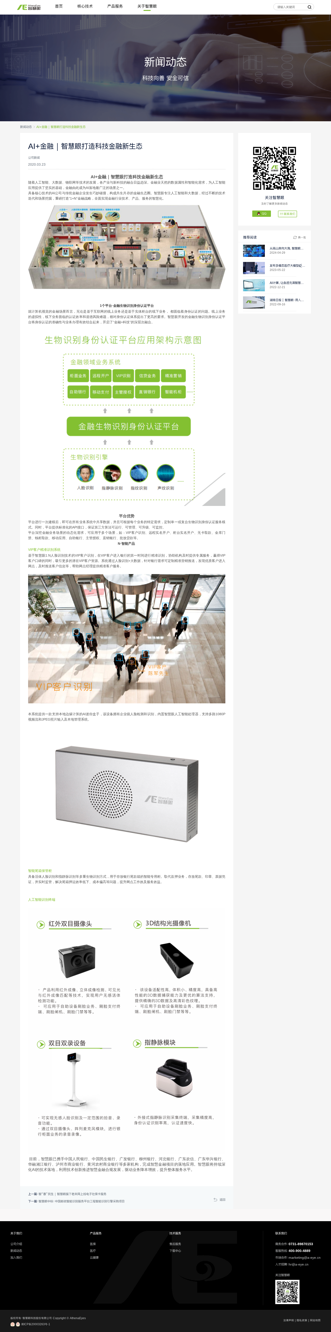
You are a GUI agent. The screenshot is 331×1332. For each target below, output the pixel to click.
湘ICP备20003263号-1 (35, 1324)
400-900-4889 (299, 1250)
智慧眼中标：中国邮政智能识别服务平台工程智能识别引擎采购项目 (82, 1201)
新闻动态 (26, 127)
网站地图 (315, 1320)
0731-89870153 (301, 1244)
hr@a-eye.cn (298, 1264)
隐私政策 (302, 1320)
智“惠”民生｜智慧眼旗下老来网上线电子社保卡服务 (72, 1194)
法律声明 (288, 1320)
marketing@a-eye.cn (305, 1257)
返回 (222, 1199)
